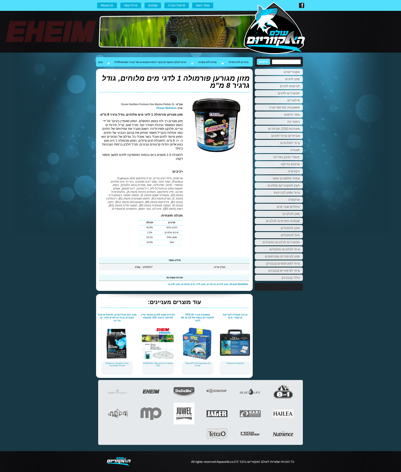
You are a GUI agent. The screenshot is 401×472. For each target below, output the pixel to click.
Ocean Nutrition (166, 108)
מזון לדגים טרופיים (217, 284)
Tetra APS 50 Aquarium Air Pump (197, 364)
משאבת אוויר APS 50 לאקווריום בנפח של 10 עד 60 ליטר (197, 317)
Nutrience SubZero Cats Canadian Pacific (117, 364)
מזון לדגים (174, 284)
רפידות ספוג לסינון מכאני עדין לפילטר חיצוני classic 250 (158, 316)
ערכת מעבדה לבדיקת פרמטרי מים (235, 316)
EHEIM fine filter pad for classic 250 (158, 364)
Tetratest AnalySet (235, 363)
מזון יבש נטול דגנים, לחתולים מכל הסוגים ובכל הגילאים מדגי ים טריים (117, 317)
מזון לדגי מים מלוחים (193, 284)
